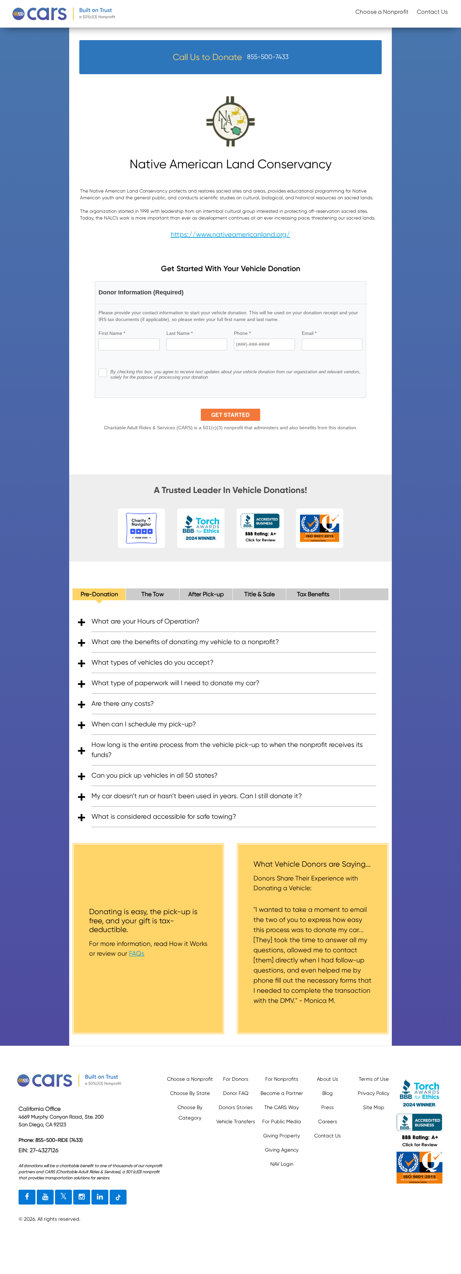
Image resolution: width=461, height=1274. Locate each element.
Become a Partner (282, 1093)
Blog (327, 1093)
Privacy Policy (373, 1093)
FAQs (136, 953)
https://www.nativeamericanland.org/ (230, 234)
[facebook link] (27, 1197)
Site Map (373, 1107)
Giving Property (281, 1136)
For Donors (235, 1079)
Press (327, 1107)
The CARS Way (281, 1107)
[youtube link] (45, 1197)
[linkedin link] (99, 1197)
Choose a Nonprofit (382, 11)
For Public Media (281, 1122)
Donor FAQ (235, 1093)
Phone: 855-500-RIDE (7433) (51, 1140)
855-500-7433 (268, 57)
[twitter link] (63, 1197)
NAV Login (281, 1164)
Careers (327, 1122)
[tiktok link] (118, 1197)
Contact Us (432, 11)
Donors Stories (236, 1107)
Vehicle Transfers (235, 1122)
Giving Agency (282, 1150)
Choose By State (190, 1093)
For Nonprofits (281, 1079)
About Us (327, 1079)
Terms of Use (374, 1079)
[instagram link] (81, 1197)
